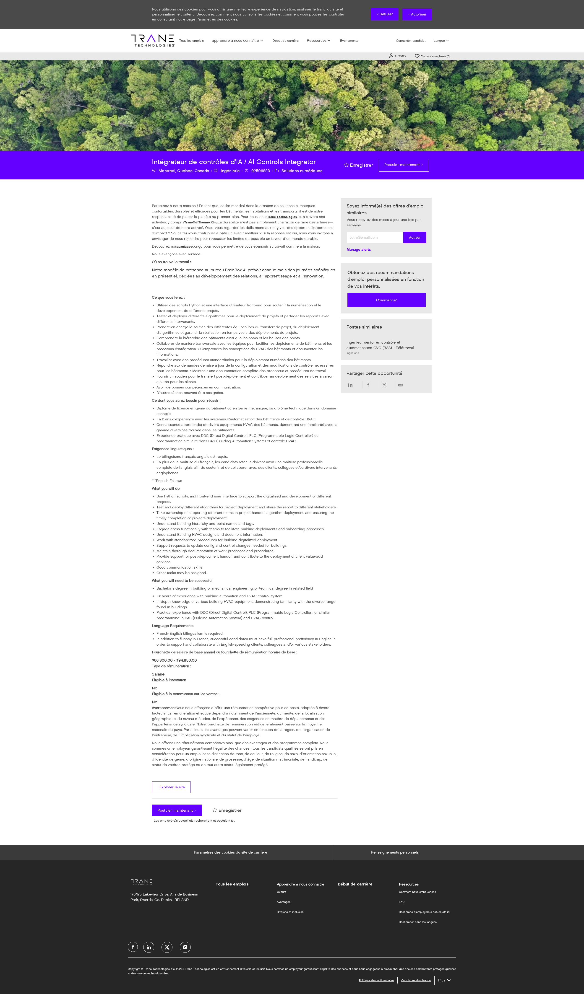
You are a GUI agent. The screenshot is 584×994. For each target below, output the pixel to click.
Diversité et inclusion (290, 912)
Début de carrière (286, 41)
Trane (188, 222)
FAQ (401, 901)
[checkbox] (358, 165)
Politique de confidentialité (376, 980)
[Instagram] (185, 947)
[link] (359, 249)
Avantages (283, 901)
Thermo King (208, 222)
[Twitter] (167, 947)
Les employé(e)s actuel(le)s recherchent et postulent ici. (194, 821)
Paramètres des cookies (216, 19)
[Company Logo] (152, 40)
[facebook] (133, 947)
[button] (397, 55)
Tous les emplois (191, 41)
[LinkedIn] (148, 947)
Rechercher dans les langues (418, 922)
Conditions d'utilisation (416, 980)
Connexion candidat (410, 41)
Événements (349, 41)
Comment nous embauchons (417, 891)
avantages (184, 246)
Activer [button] (415, 237)
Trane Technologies (282, 217)
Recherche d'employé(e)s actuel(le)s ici (424, 912)
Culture (281, 891)
